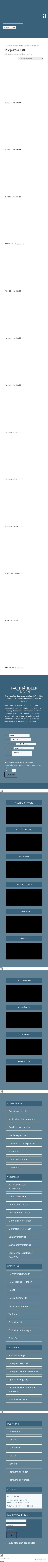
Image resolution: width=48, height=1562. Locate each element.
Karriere (12, 1463)
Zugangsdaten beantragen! (22, 1542)
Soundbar (13, 1151)
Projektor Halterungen (19, 1330)
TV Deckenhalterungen (20, 1281)
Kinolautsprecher (17, 1135)
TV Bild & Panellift (17, 1297)
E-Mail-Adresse (10, 744)
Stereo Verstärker (17, 1196)
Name (6, 735)
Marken (12, 1439)
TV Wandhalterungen (19, 1273)
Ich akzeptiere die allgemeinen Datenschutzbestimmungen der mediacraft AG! (22, 765)
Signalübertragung (17, 1379)
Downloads (14, 1431)
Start (6, 45)
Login (11, 1534)
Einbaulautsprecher (18, 1111)
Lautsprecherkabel (18, 1363)
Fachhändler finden (18, 1471)
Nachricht (8, 756)
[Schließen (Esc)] (7, 1558)
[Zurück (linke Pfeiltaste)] (1, 1561)
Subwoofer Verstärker (19, 1244)
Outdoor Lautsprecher (19, 1127)
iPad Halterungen (17, 1355)
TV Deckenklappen (18, 1305)
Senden (11, 774)
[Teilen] (5, 1558)
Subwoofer (14, 1167)
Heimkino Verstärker (19, 1212)
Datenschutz (9, 760)
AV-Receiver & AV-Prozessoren (17, 1186)
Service (12, 1455)
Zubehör (12, 1338)
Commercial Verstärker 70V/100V (20, 1254)
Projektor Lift (15, 1322)
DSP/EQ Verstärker (18, 1204)
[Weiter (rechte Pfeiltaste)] (3, 1561)
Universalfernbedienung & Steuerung (22, 1389)
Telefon (7, 740)
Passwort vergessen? (14, 1529)
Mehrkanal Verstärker (19, 1220)
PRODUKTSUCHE (9, 27)
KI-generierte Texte (40, 1559)
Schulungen (14, 1447)
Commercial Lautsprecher (21, 1143)
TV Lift (11, 1289)
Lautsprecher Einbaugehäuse (23, 1371)
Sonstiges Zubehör (18, 1399)
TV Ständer (14, 1314)
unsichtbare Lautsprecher (21, 1119)
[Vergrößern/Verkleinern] (1, 1558)
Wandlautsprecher (18, 1159)
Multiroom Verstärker (19, 1228)
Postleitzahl (8, 748)
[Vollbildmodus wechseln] (3, 1558)
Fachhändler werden (19, 1479)
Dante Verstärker (17, 1236)
